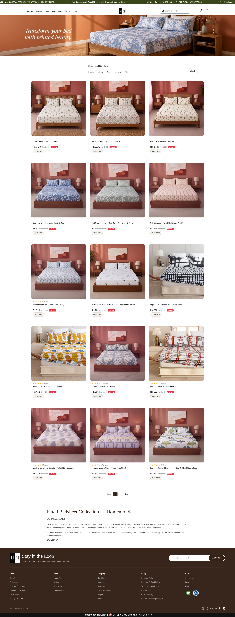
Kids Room (58, 586)
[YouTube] (211, 608)
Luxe (60, 11)
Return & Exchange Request (152, 598)
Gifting (67, 11)
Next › (127, 494)
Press (100, 598)
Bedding (39, 11)
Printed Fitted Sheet (101, 66)
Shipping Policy (147, 578)
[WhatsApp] (220, 608)
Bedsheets (14, 582)
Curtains (29, 11)
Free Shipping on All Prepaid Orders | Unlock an (99, 2)
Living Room (59, 578)
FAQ (187, 582)
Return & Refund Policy (150, 582)
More (54, 11)
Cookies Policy (147, 594)
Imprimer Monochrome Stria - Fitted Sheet (166, 304)
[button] (207, 10)
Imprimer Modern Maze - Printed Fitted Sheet (109, 468)
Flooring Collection (17, 590)
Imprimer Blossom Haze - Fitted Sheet (106, 386)
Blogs (74, 11)
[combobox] (175, 11)
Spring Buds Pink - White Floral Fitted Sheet (108, 141)
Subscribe (217, 558)
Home (90, 66)
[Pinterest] (224, 608)
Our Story (101, 578)
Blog (187, 586)
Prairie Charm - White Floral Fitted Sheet (48, 141)
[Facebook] (207, 608)
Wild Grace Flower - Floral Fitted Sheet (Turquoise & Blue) (113, 304)
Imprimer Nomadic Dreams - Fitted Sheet (165, 386)
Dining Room (59, 590)
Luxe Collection (16, 594)
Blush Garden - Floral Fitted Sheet (163, 141)
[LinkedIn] (215, 608)
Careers (101, 582)
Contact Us (189, 578)
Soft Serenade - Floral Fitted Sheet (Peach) (166, 223)
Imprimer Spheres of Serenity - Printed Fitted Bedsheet (53, 468)
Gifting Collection (16, 598)
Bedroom (57, 582)
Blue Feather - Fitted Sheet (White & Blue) (49, 223)
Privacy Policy (146, 590)
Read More (52, 540)
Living (47, 11)
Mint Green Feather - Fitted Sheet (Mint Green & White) (112, 223)
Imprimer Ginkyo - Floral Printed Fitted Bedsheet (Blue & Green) (174, 468)
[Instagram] (203, 608)
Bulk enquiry (102, 586)
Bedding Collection (17, 586)
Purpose (101, 594)
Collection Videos (104, 590)
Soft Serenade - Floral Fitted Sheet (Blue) (48, 304)
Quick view (38, 151)
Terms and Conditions (150, 586)
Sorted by (194, 71)
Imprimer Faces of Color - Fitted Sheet (47, 386)
